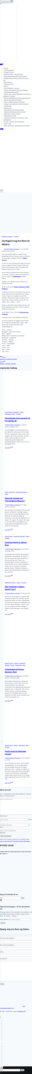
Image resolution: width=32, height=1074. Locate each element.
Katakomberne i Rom (10, 116)
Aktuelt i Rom (9, 536)
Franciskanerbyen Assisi (11, 92)
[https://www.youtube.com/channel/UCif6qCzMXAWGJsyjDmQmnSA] (1, 64)
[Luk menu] (0, 1017)
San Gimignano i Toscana (11, 88)
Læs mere (9, 447)
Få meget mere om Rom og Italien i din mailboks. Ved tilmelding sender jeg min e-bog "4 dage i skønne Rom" (16, 914)
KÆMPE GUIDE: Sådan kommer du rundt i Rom (16, 79)
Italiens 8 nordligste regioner (8, 358)
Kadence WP (22, 1011)
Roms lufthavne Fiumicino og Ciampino (15, 76)
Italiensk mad (8, 108)
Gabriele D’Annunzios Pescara (13, 100)
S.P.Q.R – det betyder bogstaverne (14, 121)
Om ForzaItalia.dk (9, 70)
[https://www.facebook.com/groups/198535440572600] (2, 64)
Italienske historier (7, 236)
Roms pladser (8, 82)
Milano (6, 86)
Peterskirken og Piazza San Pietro (14, 110)
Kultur (21, 412)
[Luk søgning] (1, 1067)
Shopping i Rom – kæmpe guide (13, 74)
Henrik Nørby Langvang (12, 249)
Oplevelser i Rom (10, 414)
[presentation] (17, 390)
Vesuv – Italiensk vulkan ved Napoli (14, 102)
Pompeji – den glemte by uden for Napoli (16, 104)
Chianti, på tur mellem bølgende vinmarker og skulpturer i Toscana (17, 95)
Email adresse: (4, 919)
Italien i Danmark (10, 492)
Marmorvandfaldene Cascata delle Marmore (17, 98)
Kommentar (4, 816)
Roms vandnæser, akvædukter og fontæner (17, 125)
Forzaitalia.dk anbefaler (12, 412)
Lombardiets (16, 276)
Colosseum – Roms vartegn (12, 114)
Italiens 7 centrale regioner (8, 362)
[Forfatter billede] (3, 249)
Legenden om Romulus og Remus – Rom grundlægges (15, 119)
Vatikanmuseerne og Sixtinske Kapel (14, 112)
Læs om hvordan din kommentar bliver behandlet (15, 841)
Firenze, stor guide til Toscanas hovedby (16, 90)
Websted (2, 833)
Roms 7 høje (7, 123)
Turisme (16, 236)
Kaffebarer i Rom (9, 84)
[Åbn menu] (1, 190)
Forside (6, 68)
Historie (16, 663)
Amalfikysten (7, 106)
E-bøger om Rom (9, 72)
